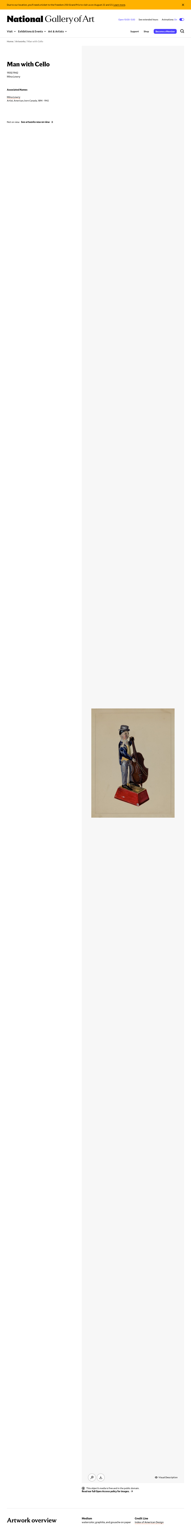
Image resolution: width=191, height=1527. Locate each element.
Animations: (169, 19)
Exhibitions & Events (30, 31)
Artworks (20, 41)
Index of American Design (149, 1522)
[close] (183, 5)
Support (134, 31)
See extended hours (148, 19)
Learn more (119, 4)
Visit (10, 31)
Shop (146, 31)
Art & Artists (56, 31)
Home (10, 41)
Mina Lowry (13, 97)
